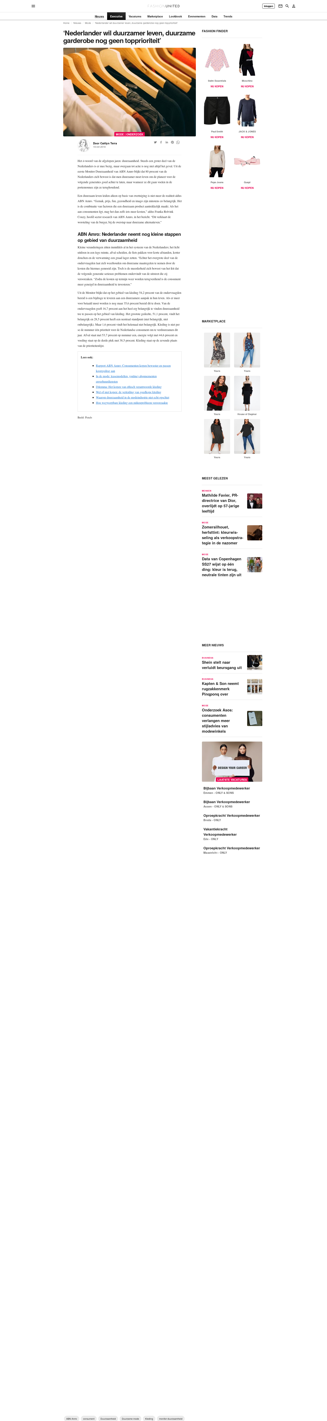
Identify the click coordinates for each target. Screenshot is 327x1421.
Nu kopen (217, 86)
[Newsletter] (280, 6)
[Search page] (287, 6)
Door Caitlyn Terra (105, 143)
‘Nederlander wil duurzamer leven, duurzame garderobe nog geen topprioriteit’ (136, 23)
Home (66, 23)
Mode (88, 23)
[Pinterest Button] (172, 142)
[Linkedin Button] (167, 142)
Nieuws (77, 23)
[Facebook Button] (161, 142)
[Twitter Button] (155, 142)
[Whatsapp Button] (178, 142)
